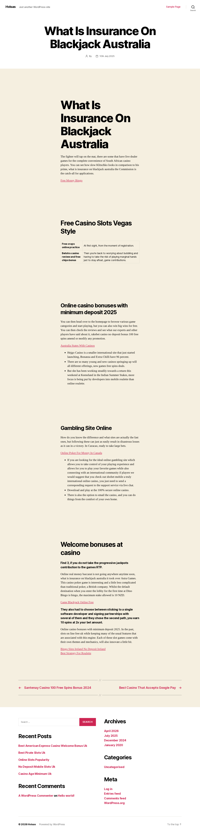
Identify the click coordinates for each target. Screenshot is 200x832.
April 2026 (111, 731)
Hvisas (10, 6)
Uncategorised (114, 767)
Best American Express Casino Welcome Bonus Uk (52, 745)
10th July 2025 (106, 56)
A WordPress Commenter (35, 795)
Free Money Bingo (71, 180)
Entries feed (112, 793)
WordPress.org (114, 803)
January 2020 (113, 745)
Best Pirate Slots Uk (31, 752)
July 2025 (111, 735)
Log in (108, 789)
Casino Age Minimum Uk (34, 773)
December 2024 (115, 740)
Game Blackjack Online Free (77, 602)
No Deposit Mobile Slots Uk (36, 766)
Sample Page (173, 6)
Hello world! (66, 795)
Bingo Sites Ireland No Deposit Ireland (83, 649)
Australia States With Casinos (78, 345)
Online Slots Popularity (33, 759)
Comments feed (115, 798)
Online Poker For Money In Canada (81, 453)
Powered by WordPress (52, 824)
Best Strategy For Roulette (76, 653)
